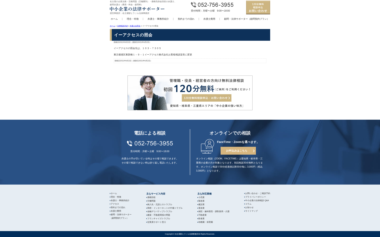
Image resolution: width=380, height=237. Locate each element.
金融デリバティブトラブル (159, 211)
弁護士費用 (209, 19)
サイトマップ (251, 211)
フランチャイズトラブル (158, 218)
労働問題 (151, 201)
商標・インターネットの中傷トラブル (165, 208)
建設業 (201, 204)
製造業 (201, 201)
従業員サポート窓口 (156, 222)
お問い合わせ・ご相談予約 (257, 193)
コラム (248, 204)
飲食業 (201, 218)
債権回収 (151, 197)
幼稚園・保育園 (205, 222)
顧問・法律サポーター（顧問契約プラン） (246, 19)
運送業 (201, 208)
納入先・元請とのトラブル (159, 204)
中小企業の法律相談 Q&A (257, 200)
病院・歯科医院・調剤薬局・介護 (213, 211)
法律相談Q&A (122, 26)
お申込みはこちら (236, 150)
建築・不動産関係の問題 (158, 215)
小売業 (201, 197)
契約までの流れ (186, 19)
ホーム (114, 19)
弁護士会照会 (135, 26)
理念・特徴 (133, 19)
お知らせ (249, 207)
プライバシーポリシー (255, 197)
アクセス (115, 204)
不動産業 (202, 215)
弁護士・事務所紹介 (158, 19)
